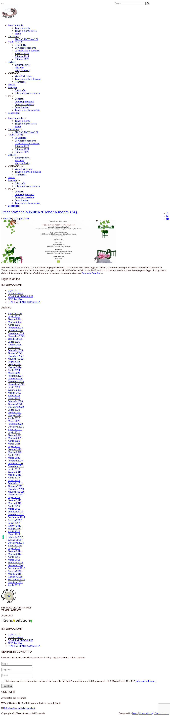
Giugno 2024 (14, 364)
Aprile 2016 (14, 556)
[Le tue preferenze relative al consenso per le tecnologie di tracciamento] (3, 537)
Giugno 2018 (14, 500)
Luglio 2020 (14, 446)
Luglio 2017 (14, 522)
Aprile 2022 (14, 418)
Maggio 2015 (14, 573)
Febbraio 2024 (15, 375)
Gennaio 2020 (15, 463)
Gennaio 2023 (15, 404)
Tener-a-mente (23, 27)
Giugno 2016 (14, 551)
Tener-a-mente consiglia (27, 110)
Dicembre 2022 (16, 406)
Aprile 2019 (14, 477)
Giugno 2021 (14, 435)
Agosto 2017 (15, 520)
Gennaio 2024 (15, 378)
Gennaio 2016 (15, 565)
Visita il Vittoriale (23, 76)
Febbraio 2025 (15, 350)
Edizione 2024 (22, 56)
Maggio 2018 (14, 503)
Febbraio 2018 (15, 511)
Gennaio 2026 (15, 330)
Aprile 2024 (14, 370)
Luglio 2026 (14, 316)
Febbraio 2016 (15, 562)
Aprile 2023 (14, 395)
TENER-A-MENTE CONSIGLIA (24, 301)
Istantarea (20, 81)
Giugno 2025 (14, 344)
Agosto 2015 (15, 571)
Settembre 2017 (16, 517)
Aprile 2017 (14, 531)
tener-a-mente (15, 25)
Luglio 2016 (14, 548)
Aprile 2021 (14, 440)
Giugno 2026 (14, 319)
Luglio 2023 (14, 387)
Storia (18, 33)
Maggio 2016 (14, 554)
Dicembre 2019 (16, 466)
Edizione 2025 (22, 59)
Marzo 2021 (14, 443)
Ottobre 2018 (15, 494)
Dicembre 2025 (16, 333)
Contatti (19, 98)
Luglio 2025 (14, 341)
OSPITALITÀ (15, 299)
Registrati (7, 686)
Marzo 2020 (14, 457)
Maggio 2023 (14, 392)
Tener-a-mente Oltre (26, 30)
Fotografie (20, 90)
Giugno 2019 (14, 471)
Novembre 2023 (16, 384)
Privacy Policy (146, 713)
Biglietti (12, 61)
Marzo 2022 (14, 421)
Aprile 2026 (14, 324)
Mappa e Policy (22, 70)
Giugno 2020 (14, 449)
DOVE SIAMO (15, 293)
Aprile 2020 (14, 454)
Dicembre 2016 (16, 542)
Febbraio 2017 (15, 537)
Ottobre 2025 (15, 338)
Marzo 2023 (14, 398)
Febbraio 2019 (15, 483)
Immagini (12, 87)
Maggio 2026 (14, 321)
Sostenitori (14, 112)
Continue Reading (92, 273)
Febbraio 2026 (15, 327)
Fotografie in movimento (27, 93)
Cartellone (13, 36)
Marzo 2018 (14, 508)
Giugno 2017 (14, 525)
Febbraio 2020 (15, 460)
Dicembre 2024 (16, 355)
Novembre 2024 (16, 358)
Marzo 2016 (14, 559)
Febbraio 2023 (15, 401)
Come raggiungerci (24, 101)
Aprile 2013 (14, 585)
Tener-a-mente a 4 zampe (28, 78)
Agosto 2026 (15, 313)
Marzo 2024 (14, 372)
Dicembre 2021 (16, 426)
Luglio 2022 (14, 409)
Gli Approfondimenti (25, 47)
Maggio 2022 (14, 415)
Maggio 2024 (14, 367)
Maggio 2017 (14, 528)
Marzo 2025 (14, 347)
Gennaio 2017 (15, 539)
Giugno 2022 (14, 412)
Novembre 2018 (16, 491)
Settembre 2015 (16, 568)
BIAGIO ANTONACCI (26, 39)
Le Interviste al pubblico (27, 50)
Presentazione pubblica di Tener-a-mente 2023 (39, 212)
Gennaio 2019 (15, 486)
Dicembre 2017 (16, 514)
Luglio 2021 (14, 432)
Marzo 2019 (14, 480)
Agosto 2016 (15, 545)
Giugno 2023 (14, 389)
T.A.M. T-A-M (15, 42)
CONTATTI (14, 290)
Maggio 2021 (14, 437)
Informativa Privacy (146, 681)
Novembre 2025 (16, 336)
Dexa (135, 713)
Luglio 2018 (14, 497)
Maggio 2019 (14, 474)
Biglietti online (22, 64)
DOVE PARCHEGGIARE (20, 296)
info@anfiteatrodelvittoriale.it (19, 708)
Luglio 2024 (14, 361)
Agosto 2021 (15, 429)
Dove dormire (22, 107)
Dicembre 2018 (16, 488)
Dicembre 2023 (16, 381)
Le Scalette (20, 44)
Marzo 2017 (14, 534)
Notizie (11, 84)
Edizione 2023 (22, 53)
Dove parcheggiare (24, 104)
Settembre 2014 (16, 579)
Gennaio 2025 (15, 353)
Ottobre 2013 (15, 582)
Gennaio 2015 (15, 576)
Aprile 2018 (14, 505)
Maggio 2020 (14, 452)
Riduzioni (19, 67)
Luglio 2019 (14, 469)
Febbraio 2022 (15, 423)
